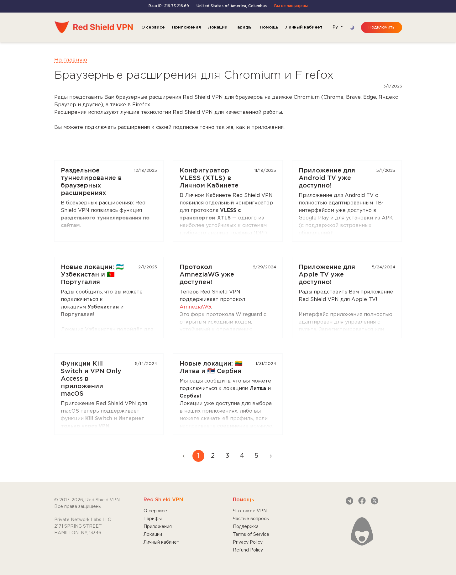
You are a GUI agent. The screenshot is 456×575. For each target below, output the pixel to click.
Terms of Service (251, 534)
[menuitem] (271, 456)
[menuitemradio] (198, 456)
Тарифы (243, 27)
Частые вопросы (251, 519)
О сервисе (153, 27)
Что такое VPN (250, 511)
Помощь (269, 27)
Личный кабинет (303, 27)
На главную (70, 59)
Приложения (186, 27)
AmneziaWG (195, 307)
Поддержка (246, 527)
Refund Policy (248, 550)
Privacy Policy (248, 542)
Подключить (382, 27)
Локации (218, 27)
